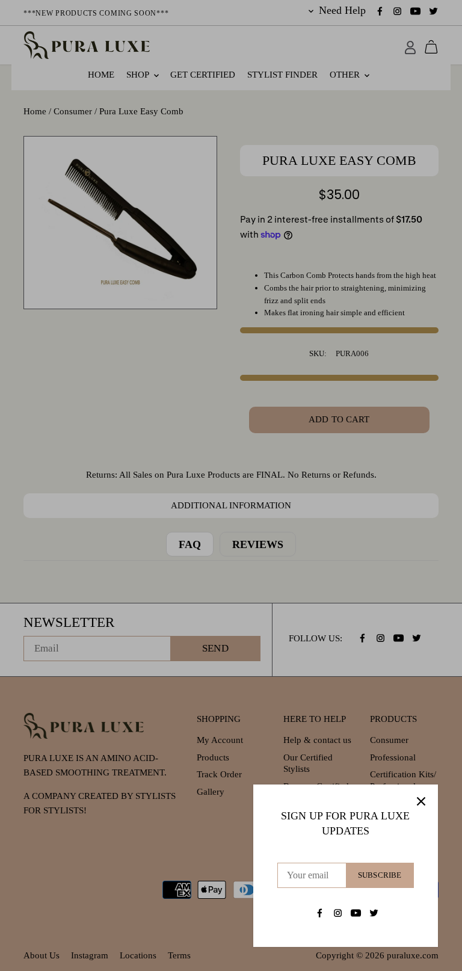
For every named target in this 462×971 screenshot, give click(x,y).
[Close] (421, 801)
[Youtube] (356, 912)
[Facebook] (320, 912)
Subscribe (379, 875)
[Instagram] (338, 912)
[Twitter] (374, 912)
